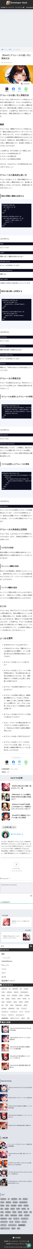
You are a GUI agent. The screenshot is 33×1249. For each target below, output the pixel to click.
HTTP (19, 998)
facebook (14, 995)
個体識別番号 (5, 1018)
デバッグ (27, 1011)
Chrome (26, 989)
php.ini (21, 1002)
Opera (15, 1002)
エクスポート (5, 1011)
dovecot (16, 992)
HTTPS (24, 998)
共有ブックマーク (15, 1018)
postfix (26, 1002)
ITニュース (5, 965)
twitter (25, 1005)
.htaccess (4, 989)
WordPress (11, 1008)
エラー (4, 973)
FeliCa (21, 995)
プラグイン (11, 1015)
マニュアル (14, 769)
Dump (3, 995)
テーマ (21, 1011)
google (7, 998)
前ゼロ (23, 1018)
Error (8, 995)
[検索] (31, 946)
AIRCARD (15, 989)
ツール (4, 969)
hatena (13, 998)
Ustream (4, 1008)
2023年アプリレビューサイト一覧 (16, 1244)
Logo (3, 1002)
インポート (24, 1008)
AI (8, 772)
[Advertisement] (16, 26)
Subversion (19, 1005)
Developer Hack (18, 3)
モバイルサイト (20, 1015)
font (3, 998)
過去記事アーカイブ (8, 980)
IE (29, 998)
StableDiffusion (7, 961)
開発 (3, 954)
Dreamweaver (24, 992)
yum (18, 1008)
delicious (9, 992)
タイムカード (14, 1011)
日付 (28, 1018)
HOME (18, 1238)
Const (3, 992)
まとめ (4, 977)
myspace (9, 1002)
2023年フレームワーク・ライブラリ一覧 (12, 7)
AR (21, 989)
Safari (11, 1005)
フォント (4, 1015)
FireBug (27, 995)
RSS (7, 1005)
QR (2, 1005)
